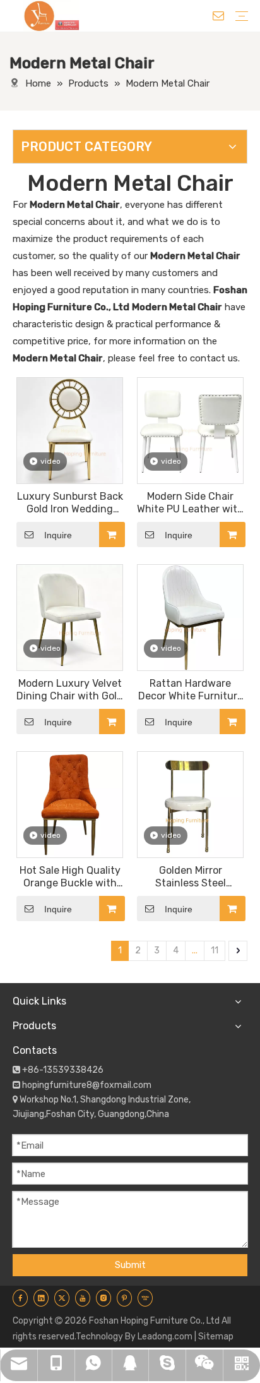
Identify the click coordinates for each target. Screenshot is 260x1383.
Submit (130, 1265)
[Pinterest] (124, 1298)
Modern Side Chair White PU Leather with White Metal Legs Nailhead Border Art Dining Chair (190, 503)
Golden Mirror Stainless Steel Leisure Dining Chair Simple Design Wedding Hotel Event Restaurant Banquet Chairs (190, 877)
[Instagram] (103, 1298)
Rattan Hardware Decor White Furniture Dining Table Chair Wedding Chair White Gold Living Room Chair (190, 690)
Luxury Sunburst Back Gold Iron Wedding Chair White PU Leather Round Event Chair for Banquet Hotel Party (70, 503)
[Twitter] (61, 1298)
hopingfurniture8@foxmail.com (86, 1085)
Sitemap (215, 1336)
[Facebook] (20, 1298)
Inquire (58, 535)
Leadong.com (165, 1336)
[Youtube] (82, 1298)
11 (214, 950)
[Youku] (145, 1298)
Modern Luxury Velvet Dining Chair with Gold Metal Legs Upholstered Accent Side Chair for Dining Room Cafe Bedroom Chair (69, 690)
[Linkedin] (41, 1298)
